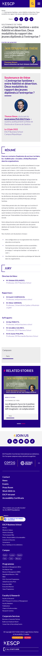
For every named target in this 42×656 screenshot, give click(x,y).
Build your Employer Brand (10, 622)
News (4, 480)
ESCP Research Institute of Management (15, 601)
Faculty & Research (11, 595)
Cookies (26, 634)
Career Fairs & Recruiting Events (12, 624)
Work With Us (8, 491)
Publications (6, 606)
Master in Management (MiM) (11, 572)
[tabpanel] (21, 398)
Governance (6, 542)
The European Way (8, 535)
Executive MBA (7, 584)
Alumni (27, 637)
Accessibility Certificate (13, 498)
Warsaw (18, 558)
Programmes (8, 564)
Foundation (17, 637)
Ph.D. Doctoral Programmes (10, 579)
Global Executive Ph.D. (9, 581)
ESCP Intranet (8, 494)
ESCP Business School (11, 524)
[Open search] (32, 3)
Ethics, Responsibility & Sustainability (13, 537)
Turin (11, 558)
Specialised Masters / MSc (10, 574)
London (12, 555)
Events (5, 484)
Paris (4, 558)
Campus (6, 550)
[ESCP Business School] (7, 3)
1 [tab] (19, 423)
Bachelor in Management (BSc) (11, 567)
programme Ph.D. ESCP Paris (17, 119)
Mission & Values (7, 530)
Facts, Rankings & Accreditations (12, 545)
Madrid (19, 555)
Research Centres (8, 611)
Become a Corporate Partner (11, 619)
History (4, 527)
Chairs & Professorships (9, 608)
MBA (3, 577)
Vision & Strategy (7, 532)
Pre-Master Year (7, 569)
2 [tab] (23, 423)
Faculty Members (7, 603)
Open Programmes (8, 589)
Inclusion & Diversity (8, 540)
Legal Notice (29, 632)
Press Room (7, 487)
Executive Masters (8, 586)
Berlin (5, 555)
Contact (6, 477)
